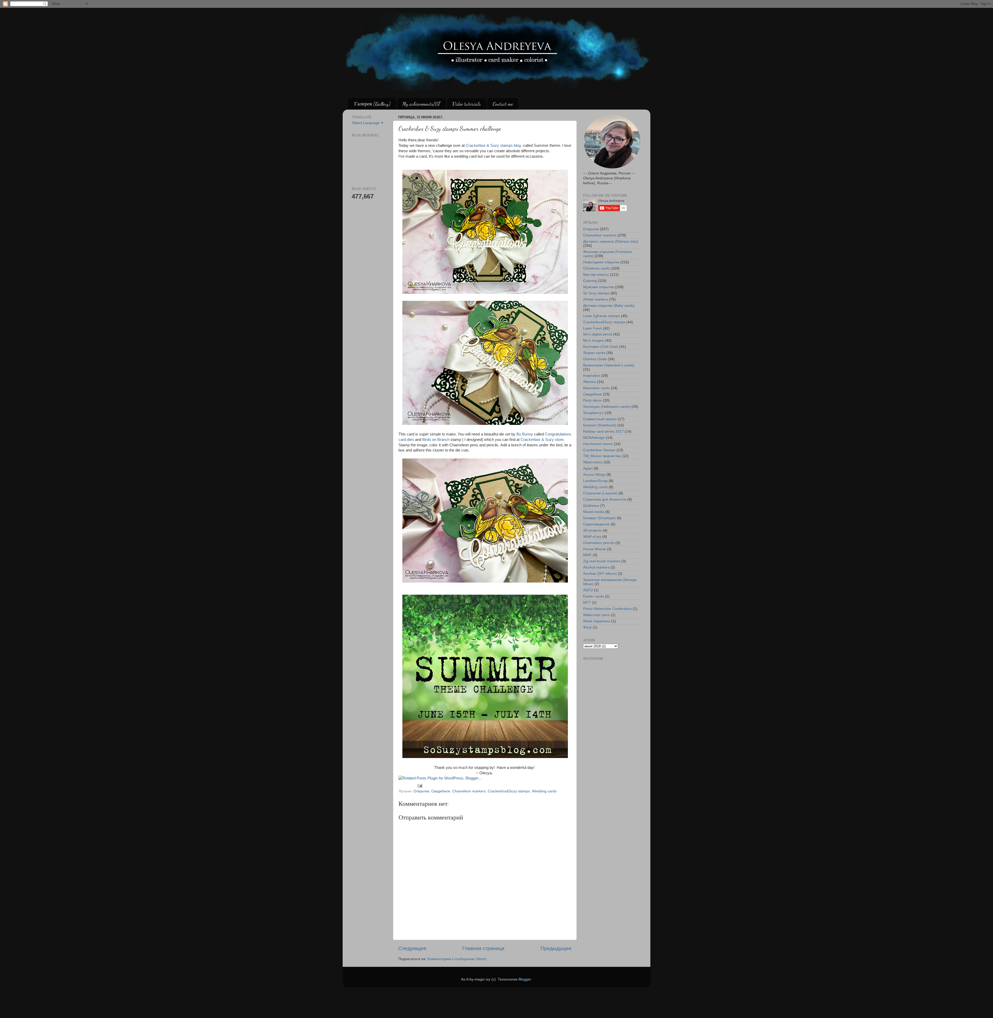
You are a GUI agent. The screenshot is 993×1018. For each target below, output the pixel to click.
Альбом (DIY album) (600, 574)
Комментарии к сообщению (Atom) (457, 959)
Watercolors (593, 462)
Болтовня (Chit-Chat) (600, 347)
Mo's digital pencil (597, 334)
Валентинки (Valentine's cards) (608, 365)
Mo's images (593, 340)
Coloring (590, 281)
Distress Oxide (595, 359)
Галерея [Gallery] (372, 104)
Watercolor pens (596, 615)
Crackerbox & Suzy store (542, 440)
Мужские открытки (598, 287)
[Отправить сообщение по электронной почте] (420, 785)
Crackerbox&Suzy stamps (509, 791)
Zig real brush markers (601, 561)
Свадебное (440, 791)
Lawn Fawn (592, 328)
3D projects (592, 530)
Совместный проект (600, 419)
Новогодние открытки (601, 262)
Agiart (588, 468)
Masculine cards (596, 388)
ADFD (588, 590)
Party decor (592, 400)
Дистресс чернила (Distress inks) (610, 241)
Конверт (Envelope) (599, 518)
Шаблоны (591, 506)
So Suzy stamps (596, 293)
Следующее (412, 948)
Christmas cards (596, 268)
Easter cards (593, 596)
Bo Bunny (525, 434)
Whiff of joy (592, 537)
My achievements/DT (421, 104)
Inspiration (591, 376)
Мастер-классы (596, 275)
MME (587, 555)
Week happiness (596, 621)
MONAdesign (594, 438)
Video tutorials (466, 104)
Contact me (503, 104)
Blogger (524, 979)
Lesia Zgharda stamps (601, 316)
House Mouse (594, 549)
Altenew (589, 382)
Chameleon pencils (598, 543)
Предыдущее (555, 948)
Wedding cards (544, 791)
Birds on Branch (435, 440)
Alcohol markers (596, 567)
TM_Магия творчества (602, 456)
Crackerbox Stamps (599, 450)
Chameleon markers (469, 791)
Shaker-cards (594, 353)
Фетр (587, 627)
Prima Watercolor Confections (607, 609)
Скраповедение (596, 524)
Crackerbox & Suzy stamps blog (494, 145)
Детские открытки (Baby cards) (609, 306)
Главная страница (483, 948)
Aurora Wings (594, 475)
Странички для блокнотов (604, 499)
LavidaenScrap (595, 481)
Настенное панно (598, 444)
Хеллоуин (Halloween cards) (606, 407)
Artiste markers (595, 299)
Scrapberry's (593, 413)
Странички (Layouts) (600, 493)
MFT (587, 602)
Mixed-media (593, 512)
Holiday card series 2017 (603, 431)
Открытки (421, 791)
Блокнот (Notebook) (599, 425)
